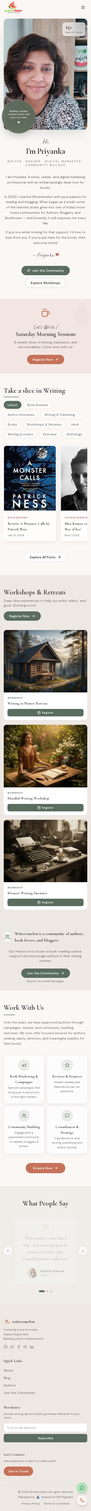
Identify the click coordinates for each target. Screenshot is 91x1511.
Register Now (43, 359)
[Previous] (8, 1251)
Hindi (75, 424)
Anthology (74, 434)
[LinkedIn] (32, 1347)
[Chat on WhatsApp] (82, 1488)
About (8, 1370)
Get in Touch (18, 1471)
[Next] (83, 1251)
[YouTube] (25, 1347)
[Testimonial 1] (40, 1291)
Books (12, 424)
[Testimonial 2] (45, 1291)
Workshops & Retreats (44, 424)
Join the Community (48, 270)
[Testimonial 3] (51, 1291)
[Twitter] (12, 1347)
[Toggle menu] (83, 7)
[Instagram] (5, 1347)
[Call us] (82, 1500)
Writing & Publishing (59, 415)
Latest (13, 405)
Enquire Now (42, 1168)
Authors (10, 1385)
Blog (7, 1378)
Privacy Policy (30, 1503)
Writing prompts (20, 434)
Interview (50, 434)
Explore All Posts (43, 557)
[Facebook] (19, 1347)
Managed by (45, 1497)
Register (48, 713)
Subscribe (45, 1438)
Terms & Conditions (57, 1503)
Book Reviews (37, 405)
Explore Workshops (45, 283)
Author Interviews (21, 415)
